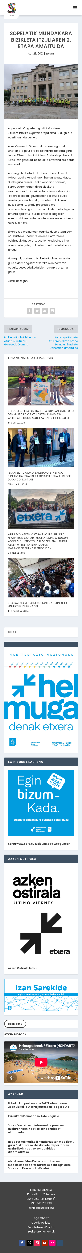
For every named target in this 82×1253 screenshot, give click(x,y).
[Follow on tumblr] (60, 1243)
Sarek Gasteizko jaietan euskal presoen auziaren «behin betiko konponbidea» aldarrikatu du (36, 1128)
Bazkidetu (15, 1024)
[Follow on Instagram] (37, 1243)
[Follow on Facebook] (22, 1243)
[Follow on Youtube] (45, 1243)
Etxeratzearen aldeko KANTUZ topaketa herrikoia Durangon (37, 604)
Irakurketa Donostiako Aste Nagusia (33, 1116)
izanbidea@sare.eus (41, 1208)
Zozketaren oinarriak (41, 1231)
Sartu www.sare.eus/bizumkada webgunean (39, 844)
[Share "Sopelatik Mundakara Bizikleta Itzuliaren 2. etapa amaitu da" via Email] (45, 311)
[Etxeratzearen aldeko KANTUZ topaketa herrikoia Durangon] (41, 577)
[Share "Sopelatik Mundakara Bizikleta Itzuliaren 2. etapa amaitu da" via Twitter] (37, 311)
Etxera (50, 53)
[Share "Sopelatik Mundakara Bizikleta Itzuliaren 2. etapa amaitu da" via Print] (52, 311)
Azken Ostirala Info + (22, 968)
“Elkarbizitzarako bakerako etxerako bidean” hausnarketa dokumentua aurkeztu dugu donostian (40, 476)
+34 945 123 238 (41, 1203)
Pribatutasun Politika (41, 1227)
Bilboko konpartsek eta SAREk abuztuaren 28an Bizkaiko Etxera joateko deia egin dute (38, 1104)
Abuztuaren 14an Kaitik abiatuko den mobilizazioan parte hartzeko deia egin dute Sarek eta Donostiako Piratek (39, 1164)
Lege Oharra (41, 1218)
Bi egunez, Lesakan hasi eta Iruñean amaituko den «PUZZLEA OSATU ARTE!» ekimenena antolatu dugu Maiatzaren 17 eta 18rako (41, 414)
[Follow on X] (30, 1243)
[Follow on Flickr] (52, 1243)
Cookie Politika (41, 1223)
